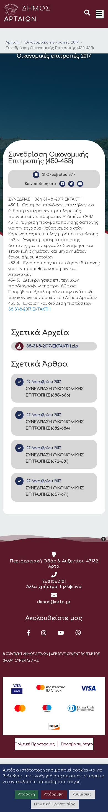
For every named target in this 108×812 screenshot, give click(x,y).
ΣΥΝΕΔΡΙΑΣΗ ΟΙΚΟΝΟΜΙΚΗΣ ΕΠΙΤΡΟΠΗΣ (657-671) (55, 491)
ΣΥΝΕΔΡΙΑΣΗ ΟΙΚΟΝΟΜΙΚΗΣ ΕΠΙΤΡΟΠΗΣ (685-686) (55, 392)
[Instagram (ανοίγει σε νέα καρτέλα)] (44, 633)
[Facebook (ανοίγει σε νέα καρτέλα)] (28, 633)
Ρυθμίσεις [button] (82, 794)
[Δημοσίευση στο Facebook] (62, 184)
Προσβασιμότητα (77, 744)
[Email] (80, 184)
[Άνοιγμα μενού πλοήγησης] (100, 14)
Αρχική (12, 42)
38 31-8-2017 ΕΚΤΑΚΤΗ (29, 309)
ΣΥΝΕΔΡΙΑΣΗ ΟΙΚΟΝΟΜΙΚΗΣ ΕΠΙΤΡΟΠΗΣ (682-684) (55, 425)
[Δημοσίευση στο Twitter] (71, 184)
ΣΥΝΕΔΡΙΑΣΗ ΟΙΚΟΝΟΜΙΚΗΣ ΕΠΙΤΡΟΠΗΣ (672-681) (55, 458)
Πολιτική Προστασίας (35, 744)
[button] (87, 13)
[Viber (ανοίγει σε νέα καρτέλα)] (78, 633)
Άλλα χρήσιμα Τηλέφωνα (54, 587)
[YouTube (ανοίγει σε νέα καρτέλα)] (61, 633)
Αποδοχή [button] (26, 794)
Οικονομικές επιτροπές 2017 (51, 42)
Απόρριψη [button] (53, 794)
